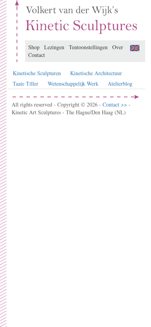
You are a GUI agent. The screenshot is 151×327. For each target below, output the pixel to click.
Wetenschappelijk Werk (73, 83)
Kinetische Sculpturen (37, 73)
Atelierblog (120, 83)
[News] (134, 47)
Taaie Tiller (25, 83)
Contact (36, 55)
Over (117, 47)
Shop (33, 47)
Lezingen (54, 47)
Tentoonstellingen (88, 47)
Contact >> (116, 104)
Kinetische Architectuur (96, 73)
